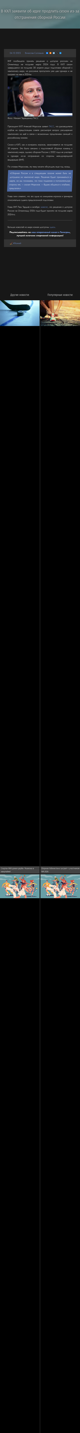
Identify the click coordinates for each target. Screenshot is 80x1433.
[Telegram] (54, 53)
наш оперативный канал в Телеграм (50, 232)
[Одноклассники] (50, 53)
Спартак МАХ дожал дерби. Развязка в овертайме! (17, 870)
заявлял (44, 207)
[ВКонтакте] (47, 53)
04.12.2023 (15, 53)
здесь (52, 227)
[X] (57, 53)
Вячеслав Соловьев (34, 53)
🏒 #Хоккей (15, 243)
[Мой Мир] (60, 53)
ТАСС (51, 126)
